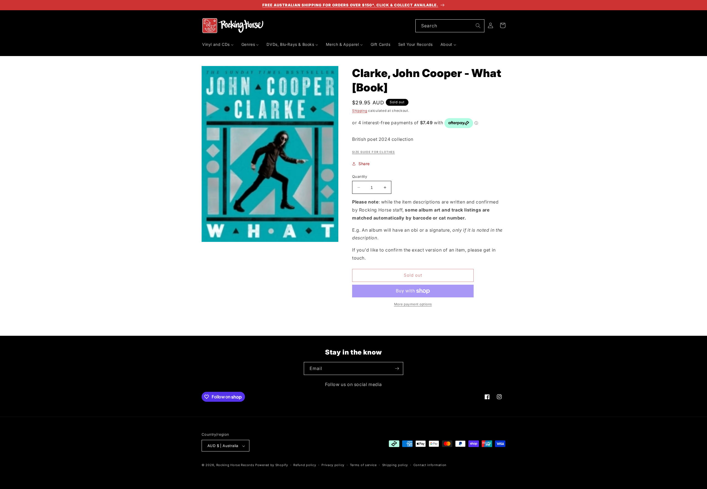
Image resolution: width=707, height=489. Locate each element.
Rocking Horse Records (235, 465)
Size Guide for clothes (373, 152)
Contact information (430, 465)
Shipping (359, 111)
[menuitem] (218, 44)
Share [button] (364, 163)
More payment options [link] (413, 304)
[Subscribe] (397, 368)
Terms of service (363, 465)
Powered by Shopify (271, 465)
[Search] (478, 26)
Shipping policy (395, 465)
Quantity (359, 176)
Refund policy (304, 465)
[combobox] (450, 26)
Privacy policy (332, 465)
